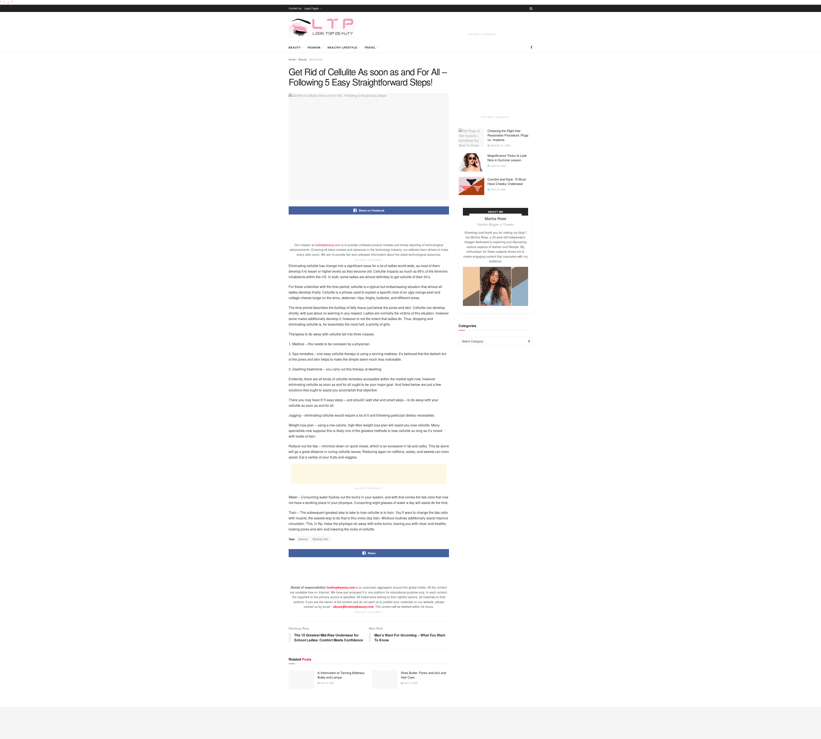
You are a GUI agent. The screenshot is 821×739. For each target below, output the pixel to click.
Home (292, 59)
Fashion (314, 47)
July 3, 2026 (410, 683)
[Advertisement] (482, 23)
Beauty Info (315, 59)
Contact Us (295, 8)
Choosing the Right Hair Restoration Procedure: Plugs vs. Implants (508, 135)
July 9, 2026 (326, 683)
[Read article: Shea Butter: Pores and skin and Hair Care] (385, 679)
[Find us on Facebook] (531, 47)
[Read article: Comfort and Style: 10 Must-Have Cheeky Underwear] (471, 186)
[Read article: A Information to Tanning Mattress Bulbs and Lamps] (301, 679)
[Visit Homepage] (321, 27)
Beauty (295, 47)
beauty (303, 539)
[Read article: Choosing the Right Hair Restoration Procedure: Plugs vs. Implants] (471, 137)
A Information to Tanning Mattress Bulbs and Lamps (341, 674)
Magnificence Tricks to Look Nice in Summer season (507, 157)
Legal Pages (311, 8)
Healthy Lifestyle (342, 47)
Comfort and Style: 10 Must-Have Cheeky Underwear (507, 181)
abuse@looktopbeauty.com (353, 606)
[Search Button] (531, 8)
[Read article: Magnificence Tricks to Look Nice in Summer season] (471, 162)
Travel (370, 47)
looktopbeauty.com (328, 245)
